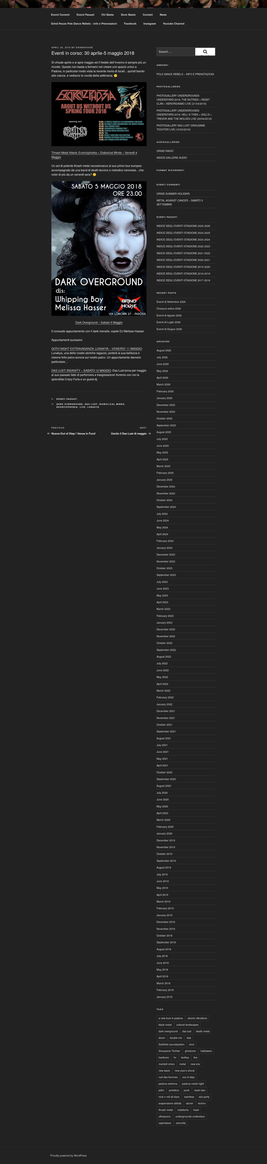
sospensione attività (170, 1103)
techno (202, 1103)
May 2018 (162, 969)
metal (182, 1064)
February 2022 (165, 697)
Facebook (130, 23)
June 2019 (163, 881)
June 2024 (163, 520)
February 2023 (165, 616)
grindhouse (84, 47)
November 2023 (166, 561)
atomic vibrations (197, 1018)
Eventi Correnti (60, 14)
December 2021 (166, 711)
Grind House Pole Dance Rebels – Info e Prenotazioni (84, 23)
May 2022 (162, 677)
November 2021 (166, 718)
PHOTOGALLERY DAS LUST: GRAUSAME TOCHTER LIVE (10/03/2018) (181, 127)
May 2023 (162, 595)
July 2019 (162, 874)
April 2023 (162, 602)
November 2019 (166, 847)
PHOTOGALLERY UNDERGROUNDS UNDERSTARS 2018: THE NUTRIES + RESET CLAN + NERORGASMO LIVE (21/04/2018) (183, 100)
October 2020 (164, 772)
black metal (165, 1024)
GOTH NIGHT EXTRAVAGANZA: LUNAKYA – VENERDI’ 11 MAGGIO (96, 348)
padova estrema (168, 1083)
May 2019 (162, 888)
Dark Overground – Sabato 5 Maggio (99, 322)
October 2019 (164, 854)
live (83, 407)
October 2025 (164, 418)
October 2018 (164, 935)
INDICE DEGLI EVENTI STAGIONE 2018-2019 (183, 273)
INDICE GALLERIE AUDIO (172, 157)
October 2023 (164, 568)
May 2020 (162, 806)
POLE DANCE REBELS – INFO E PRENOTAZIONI (185, 74)
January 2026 (164, 398)
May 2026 (162, 371)
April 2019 (162, 895)
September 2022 (166, 650)
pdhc (161, 1090)
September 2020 (166, 779)
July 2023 (162, 582)
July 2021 (162, 745)
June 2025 (163, 445)
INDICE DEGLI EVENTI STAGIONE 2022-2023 (183, 246)
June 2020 (163, 799)
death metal (203, 1031)
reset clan (199, 1090)
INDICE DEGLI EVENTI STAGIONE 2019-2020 (183, 267)
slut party (204, 1096)
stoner (189, 1103)
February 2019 (165, 908)
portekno (174, 1090)
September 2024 (166, 507)
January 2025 (164, 479)
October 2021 (164, 724)
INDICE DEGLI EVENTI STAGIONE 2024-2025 (183, 233)
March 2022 (163, 690)
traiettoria (183, 1110)
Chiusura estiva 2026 (169, 308)
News (163, 14)
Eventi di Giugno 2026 (169, 329)
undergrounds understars (190, 1116)
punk (186, 1090)
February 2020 (165, 826)
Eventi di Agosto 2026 (169, 315)
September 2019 (166, 860)
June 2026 (163, 364)
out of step (188, 1077)
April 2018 (162, 976)
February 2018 (165, 990)
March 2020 (163, 820)
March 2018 (163, 983)
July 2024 (162, 513)
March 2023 (163, 609)
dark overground (69, 404)
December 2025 (166, 405)
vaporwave (165, 1123)
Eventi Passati (85, 14)
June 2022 (163, 670)
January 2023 (164, 622)
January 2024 (164, 548)
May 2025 (162, 452)
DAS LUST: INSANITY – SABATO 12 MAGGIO (81, 370)
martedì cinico (167, 1064)
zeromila (181, 1123)
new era (195, 1064)
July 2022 (162, 663)
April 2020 (162, 813)
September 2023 (166, 575)
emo (191, 1044)
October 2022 (164, 643)
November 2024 (166, 493)
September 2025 (166, 425)
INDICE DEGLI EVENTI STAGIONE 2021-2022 (183, 253)
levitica (185, 1057)
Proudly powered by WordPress (68, 1155)
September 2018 (166, 942)
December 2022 (166, 629)
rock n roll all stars (169, 1096)
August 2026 (164, 350)
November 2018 (166, 929)
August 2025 (164, 432)
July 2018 (162, 956)
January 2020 (164, 833)
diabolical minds (112, 404)
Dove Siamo (128, 14)
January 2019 (164, 915)
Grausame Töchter (169, 1051)
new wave (164, 1070)
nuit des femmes (168, 1077)
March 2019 (163, 901)
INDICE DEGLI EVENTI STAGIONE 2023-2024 (183, 239)
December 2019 (166, 840)
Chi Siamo (107, 14)
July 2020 (162, 792)
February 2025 (165, 473)
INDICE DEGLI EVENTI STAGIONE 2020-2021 (183, 260)
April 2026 (162, 377)
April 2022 (162, 684)
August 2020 (164, 786)
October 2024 (164, 500)
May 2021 (162, 758)
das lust (91, 404)
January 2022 (164, 704)
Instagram (149, 23)
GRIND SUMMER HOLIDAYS (173, 193)
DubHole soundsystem (172, 1044)
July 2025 (162, 439)
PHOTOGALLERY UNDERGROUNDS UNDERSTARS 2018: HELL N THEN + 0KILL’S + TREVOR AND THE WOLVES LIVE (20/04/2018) (184, 114)
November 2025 (166, 411)
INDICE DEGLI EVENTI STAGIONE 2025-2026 (183, 226)
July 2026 (162, 357)
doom (162, 1038)
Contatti (148, 14)
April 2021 (162, 765)
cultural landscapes (187, 1024)
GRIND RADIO (165, 151)
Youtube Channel (173, 23)
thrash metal (166, 1110)
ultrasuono (165, 1116)
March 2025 (163, 466)
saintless (189, 1096)
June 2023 (163, 588)
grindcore (190, 1051)
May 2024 (162, 527)
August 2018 (164, 949)
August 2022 (164, 656)
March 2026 (163, 384)
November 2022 (166, 636)
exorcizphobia (67, 407)
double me (176, 1038)
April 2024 (162, 534)
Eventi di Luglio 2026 (169, 322)
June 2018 (163, 963)
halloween (206, 1051)
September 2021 (166, 731)
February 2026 (165, 391)
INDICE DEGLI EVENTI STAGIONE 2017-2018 (183, 280)
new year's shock (185, 1070)
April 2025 (162, 459)
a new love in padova (171, 1018)
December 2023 (166, 554)
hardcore (164, 1057)
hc (175, 1057)
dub (189, 1038)
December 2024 (166, 486)
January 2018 (164, 997)
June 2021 (163, 751)
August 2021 (164, 738)
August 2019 (164, 867)
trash (196, 1110)
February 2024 (165, 541)
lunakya (93, 407)
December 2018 (166, 922)
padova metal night (193, 1083)
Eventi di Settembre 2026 (171, 302)
